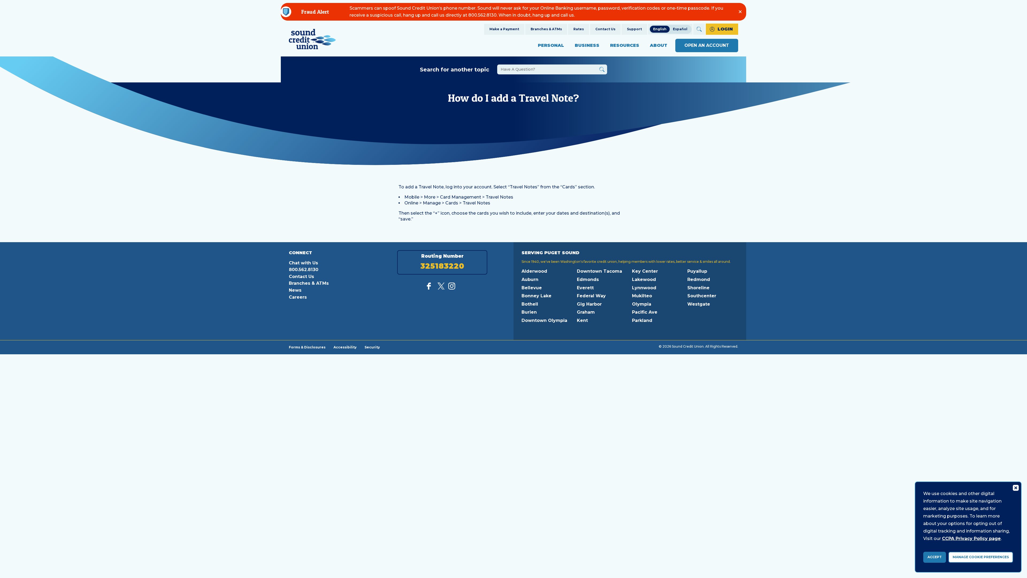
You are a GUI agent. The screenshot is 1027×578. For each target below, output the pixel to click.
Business (587, 45)
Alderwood (534, 271)
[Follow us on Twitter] (441, 288)
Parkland (642, 320)
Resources (624, 45)
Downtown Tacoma (599, 271)
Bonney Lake (536, 295)
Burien (529, 312)
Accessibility (345, 347)
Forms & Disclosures (307, 347)
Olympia (641, 304)
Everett (585, 287)
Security (372, 347)
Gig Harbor (589, 304)
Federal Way (591, 295)
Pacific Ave (644, 312)
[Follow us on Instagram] (451, 288)
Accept (935, 557)
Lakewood (644, 279)
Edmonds (588, 279)
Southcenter (701, 295)
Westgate (698, 304)
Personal (551, 45)
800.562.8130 (303, 269)
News (295, 290)
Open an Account (706, 45)
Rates (578, 29)
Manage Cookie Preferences (981, 557)
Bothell (530, 304)
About (658, 45)
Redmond (698, 279)
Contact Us (605, 29)
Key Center (645, 271)
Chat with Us (303, 262)
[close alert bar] (740, 11)
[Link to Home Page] (312, 40)
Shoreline (698, 287)
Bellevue (532, 287)
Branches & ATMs (546, 29)
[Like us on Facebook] (430, 288)
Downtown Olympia (544, 320)
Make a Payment (504, 29)
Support (634, 29)
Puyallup (697, 271)
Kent (582, 320)
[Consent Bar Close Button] (1015, 487)
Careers (298, 297)
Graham (586, 312)
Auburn (530, 279)
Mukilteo (642, 295)
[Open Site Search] (699, 29)
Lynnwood (644, 287)
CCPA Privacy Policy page (971, 538)
